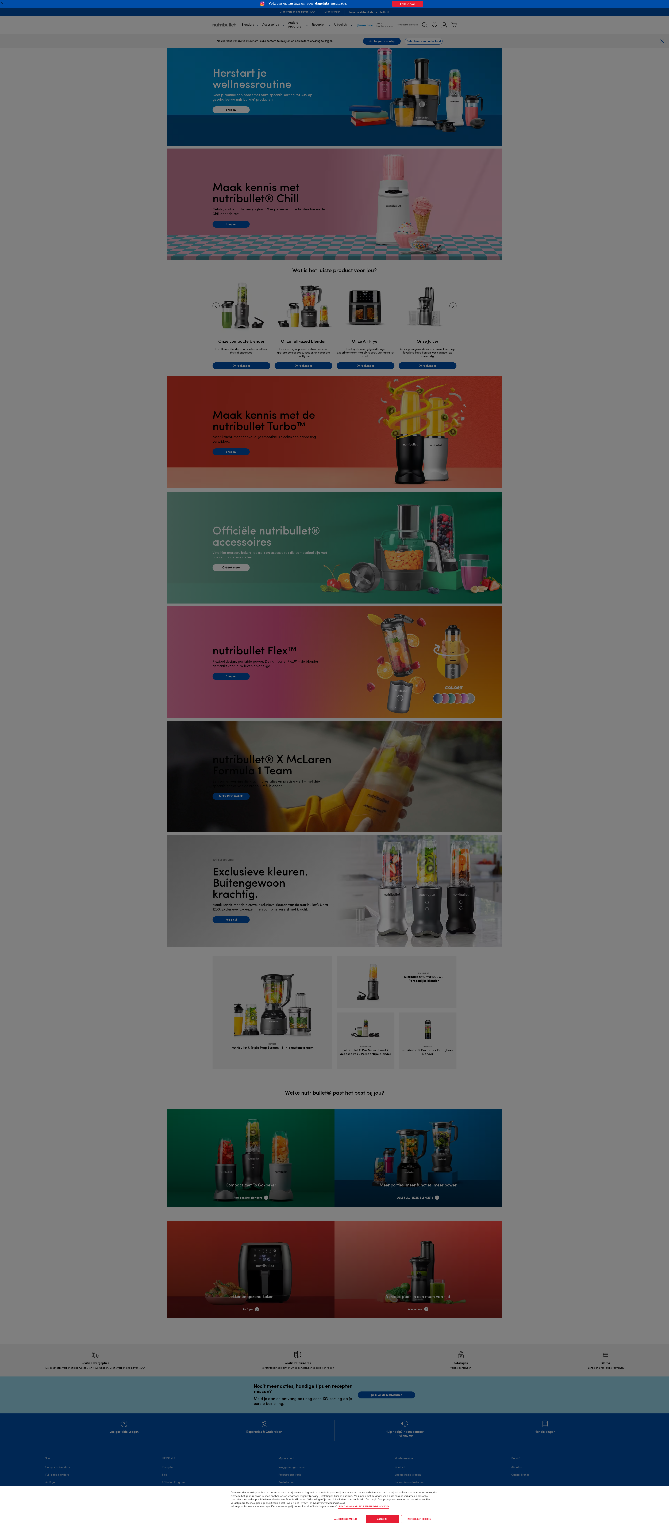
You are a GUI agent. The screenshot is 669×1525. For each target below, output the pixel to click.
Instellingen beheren (419, 1519)
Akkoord (382, 1519)
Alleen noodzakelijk (345, 1519)
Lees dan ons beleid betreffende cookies (363, 1507)
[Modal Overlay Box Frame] (334, 4)
